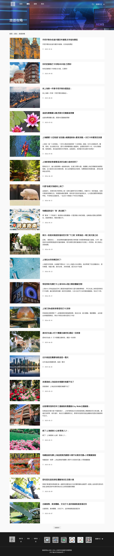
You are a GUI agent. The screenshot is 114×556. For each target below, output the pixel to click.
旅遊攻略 (22, 34)
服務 (35, 4)
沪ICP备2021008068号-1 (57, 552)
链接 (28, 538)
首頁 (20, 4)
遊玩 (28, 4)
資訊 (42, 4)
